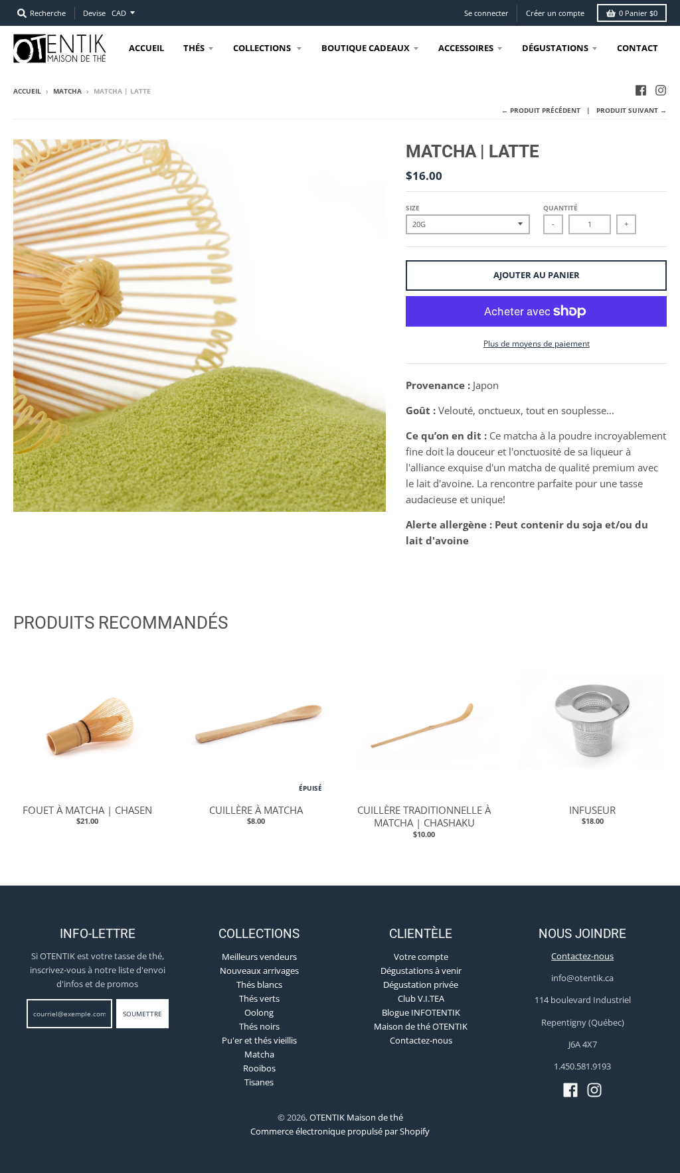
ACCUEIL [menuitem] (146, 48)
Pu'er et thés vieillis (259, 1040)
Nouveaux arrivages (259, 971)
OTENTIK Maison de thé (356, 1117)
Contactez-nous (421, 1040)
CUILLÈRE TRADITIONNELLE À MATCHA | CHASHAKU (424, 816)
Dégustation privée (420, 984)
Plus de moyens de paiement (536, 343)
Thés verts (259, 998)
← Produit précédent (540, 110)
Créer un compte (555, 13)
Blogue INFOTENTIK (421, 1012)
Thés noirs (259, 1026)
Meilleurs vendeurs (259, 957)
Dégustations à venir (421, 971)
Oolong (259, 1012)
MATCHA (67, 91)
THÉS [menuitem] (194, 48)
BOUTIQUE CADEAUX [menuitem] (365, 48)
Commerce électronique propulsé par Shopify (340, 1131)
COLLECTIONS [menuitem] (263, 48)
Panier (638, 13)
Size (413, 207)
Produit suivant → (631, 110)
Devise (94, 13)
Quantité (560, 207)
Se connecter (486, 13)
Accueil (27, 91)
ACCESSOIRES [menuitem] (465, 48)
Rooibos (259, 1068)
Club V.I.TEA (421, 998)
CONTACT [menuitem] (637, 48)
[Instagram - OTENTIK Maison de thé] (661, 90)
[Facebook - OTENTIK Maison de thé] (641, 90)
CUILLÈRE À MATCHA (256, 810)
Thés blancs (259, 984)
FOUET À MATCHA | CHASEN (87, 810)
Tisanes (259, 1082)
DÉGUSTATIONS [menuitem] (555, 48)
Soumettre (142, 1013)
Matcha (259, 1054)
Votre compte (421, 957)
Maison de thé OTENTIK (421, 1026)
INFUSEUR (592, 810)
